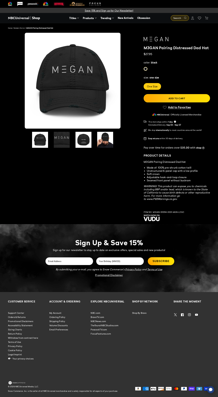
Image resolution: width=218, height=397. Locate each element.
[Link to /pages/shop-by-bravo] (20, 4)
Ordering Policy (57, 317)
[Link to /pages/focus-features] (95, 4)
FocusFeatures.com (101, 333)
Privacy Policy (15, 346)
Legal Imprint (15, 354)
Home (10, 28)
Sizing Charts (15, 329)
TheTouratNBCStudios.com (104, 325)
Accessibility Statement (20, 325)
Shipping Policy (57, 321)
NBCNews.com (98, 321)
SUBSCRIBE (161, 261)
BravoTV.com (97, 317)
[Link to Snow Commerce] (17, 383)
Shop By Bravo (139, 313)
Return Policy (15, 333)
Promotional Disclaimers (20, 321)
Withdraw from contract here (23, 337)
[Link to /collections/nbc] (10, 4)
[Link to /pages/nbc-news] (46, 4)
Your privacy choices (23, 358)
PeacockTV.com (99, 329)
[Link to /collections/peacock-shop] (33, 4)
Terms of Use (14, 342)
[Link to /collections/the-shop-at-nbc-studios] (77, 4)
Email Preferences (58, 329)
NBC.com (95, 313)
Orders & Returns (17, 317)
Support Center (16, 313)
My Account (55, 313)
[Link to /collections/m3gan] (177, 39)
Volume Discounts (58, 325)
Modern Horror (19, 28)
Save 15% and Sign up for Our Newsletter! (109, 10)
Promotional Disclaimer (109, 275)
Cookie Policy (15, 350)
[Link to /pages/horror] (59, 4)
